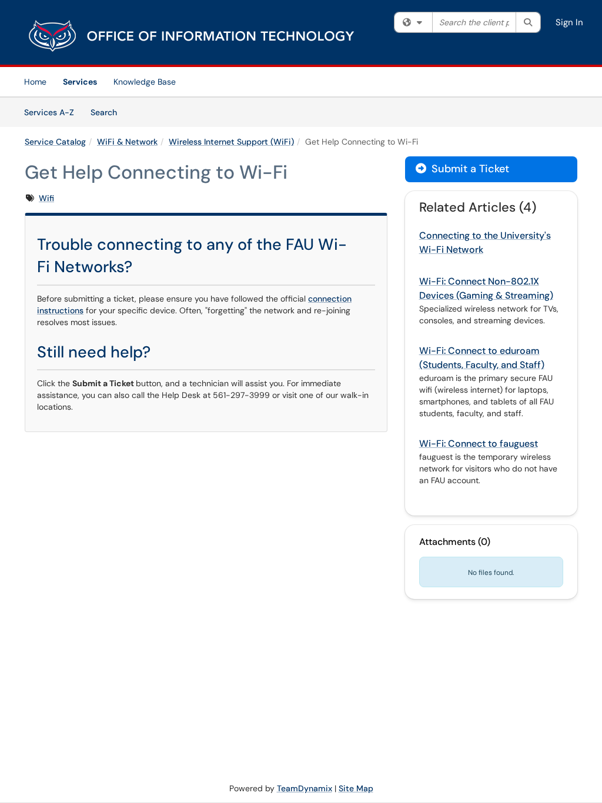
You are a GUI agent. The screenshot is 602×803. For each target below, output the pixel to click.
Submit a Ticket (469, 169)
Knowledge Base (144, 81)
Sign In (569, 22)
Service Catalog (55, 141)
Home (35, 81)
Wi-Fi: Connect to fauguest (478, 443)
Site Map (356, 788)
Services (80, 81)
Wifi (46, 198)
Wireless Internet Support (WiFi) (231, 141)
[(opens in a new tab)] (192, 35)
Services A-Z (49, 112)
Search (108, 112)
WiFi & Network (127, 141)
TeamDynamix (304, 788)
